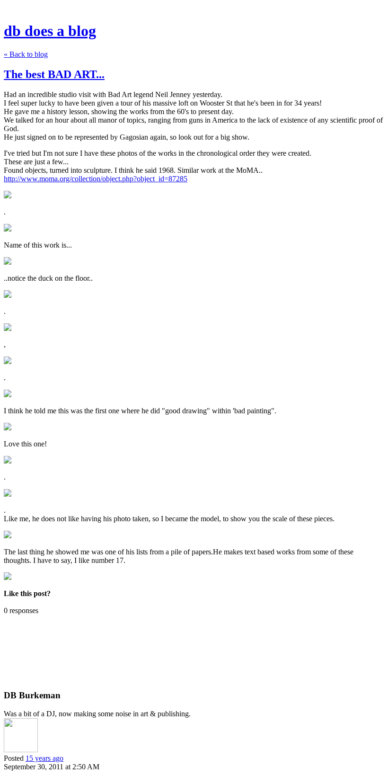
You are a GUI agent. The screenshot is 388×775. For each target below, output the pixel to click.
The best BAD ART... (54, 74)
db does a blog (50, 30)
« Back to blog (26, 54)
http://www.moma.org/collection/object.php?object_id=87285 (95, 179)
